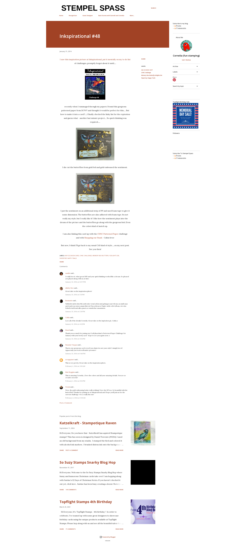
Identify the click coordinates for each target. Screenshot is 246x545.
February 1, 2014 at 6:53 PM (75, 381)
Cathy (67, 317)
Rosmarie (68, 301)
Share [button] (143, 59)
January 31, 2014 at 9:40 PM (75, 354)
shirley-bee (69, 288)
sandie (67, 273)
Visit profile (186, 60)
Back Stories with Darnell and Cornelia (111, 15)
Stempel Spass (92, 8)
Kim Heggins (70, 372)
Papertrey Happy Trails (148, 78)
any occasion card (146, 70)
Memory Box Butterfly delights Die (151, 75)
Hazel (67, 330)
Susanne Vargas (71, 345)
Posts (178, 26)
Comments (181, 28)
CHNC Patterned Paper (108, 234)
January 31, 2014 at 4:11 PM (75, 324)
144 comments (71, 490)
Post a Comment (66, 403)
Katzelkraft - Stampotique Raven (88, 423)
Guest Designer (88, 15)
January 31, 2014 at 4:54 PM (75, 339)
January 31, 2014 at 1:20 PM (75, 311)
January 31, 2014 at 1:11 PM (74, 295)
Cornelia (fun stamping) (186, 55)
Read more (119, 450)
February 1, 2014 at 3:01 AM (75, 366)
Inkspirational (95, 59)
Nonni (67, 387)
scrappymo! (69, 359)
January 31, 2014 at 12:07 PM (75, 282)
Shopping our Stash (93, 237)
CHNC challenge (146, 72)
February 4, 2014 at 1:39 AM (75, 398)
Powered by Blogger (109, 537)
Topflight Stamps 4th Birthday (86, 501)
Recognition (73, 15)
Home (61, 15)
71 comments (71, 529)
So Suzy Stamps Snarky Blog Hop (88, 462)
